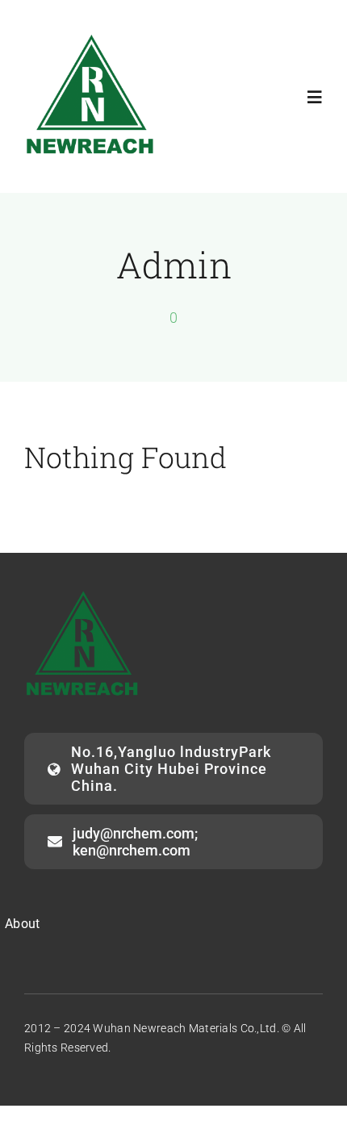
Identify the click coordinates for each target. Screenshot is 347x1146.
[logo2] (90, 37)
